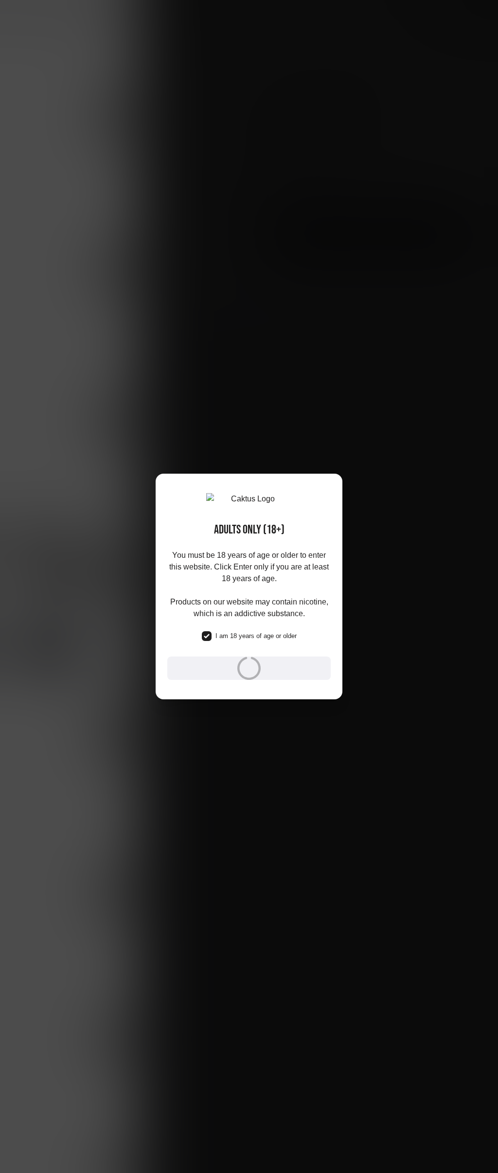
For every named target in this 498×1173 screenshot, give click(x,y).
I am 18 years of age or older (256, 636)
